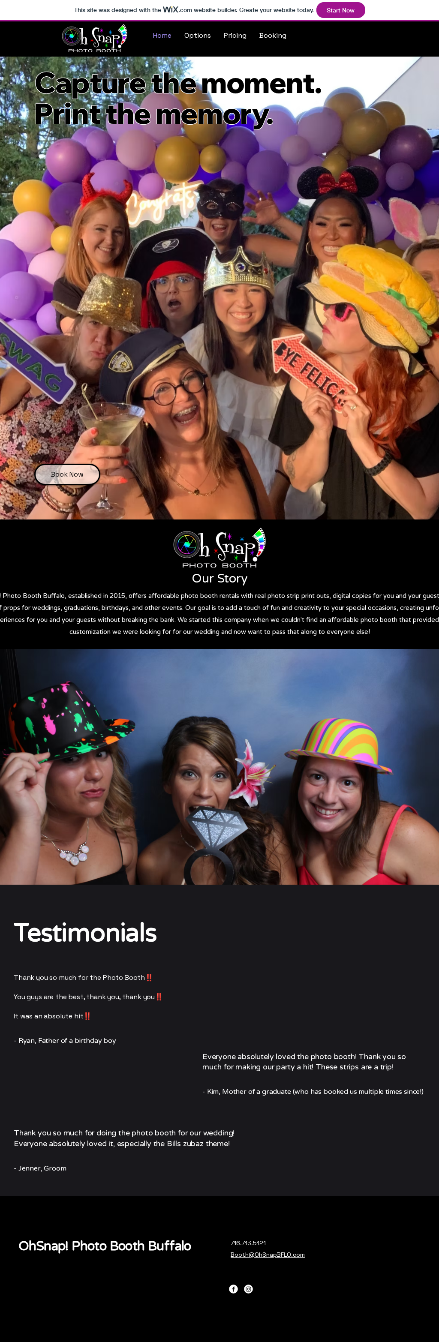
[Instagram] (248, 1289)
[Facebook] (233, 1289)
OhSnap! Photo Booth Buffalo (104, 1246)
